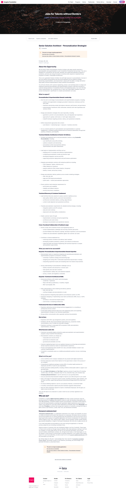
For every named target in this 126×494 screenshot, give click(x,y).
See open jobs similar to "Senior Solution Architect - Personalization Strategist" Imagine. (61, 56)
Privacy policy (60, 471)
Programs (77, 2)
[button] (2, 2)
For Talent (70, 2)
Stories (84, 2)
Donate (115, 2)
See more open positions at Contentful (63, 459)
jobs (31, 38)
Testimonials (91, 2)
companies (41, 38)
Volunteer (108, 2)
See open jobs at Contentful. (48, 54)
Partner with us (100, 2)
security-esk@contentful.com (77, 435)
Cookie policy (66, 471)
